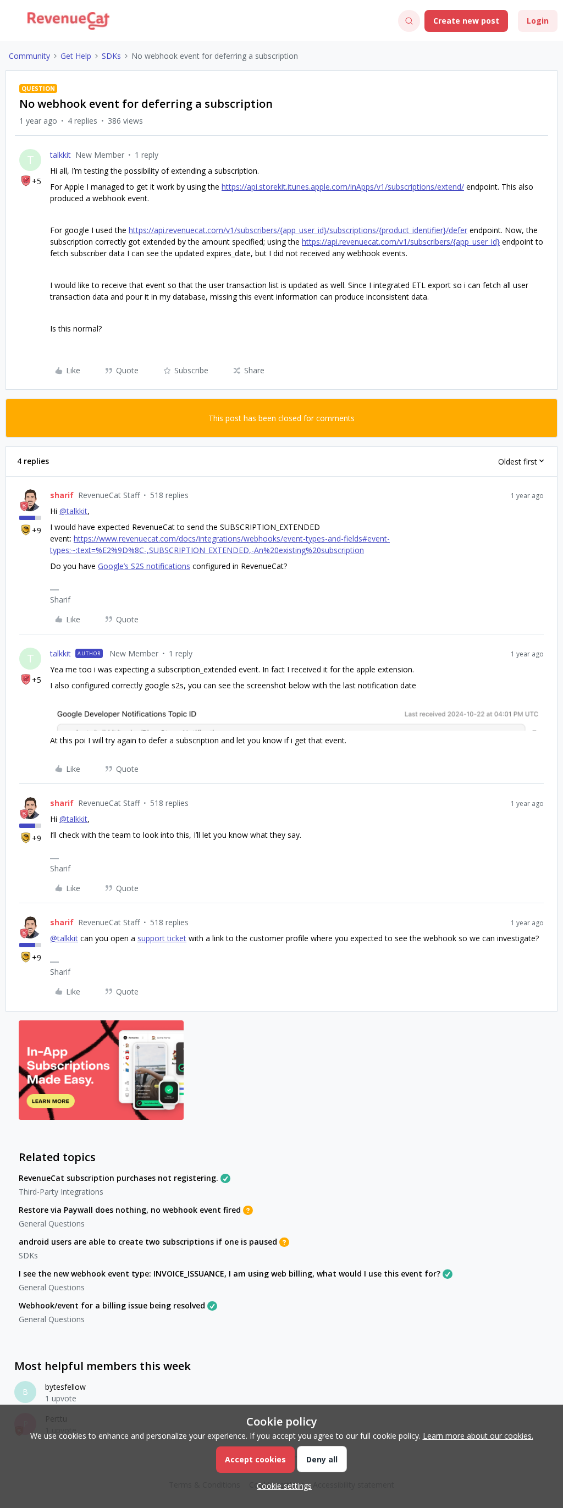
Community (29, 56)
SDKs (111, 56)
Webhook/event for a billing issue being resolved (112, 1305)
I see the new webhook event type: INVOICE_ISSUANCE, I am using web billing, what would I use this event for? (229, 1273)
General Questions (52, 1223)
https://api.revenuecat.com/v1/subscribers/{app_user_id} (401, 241)
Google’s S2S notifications (144, 566)
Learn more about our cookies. (478, 1435)
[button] (12, 23)
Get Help (75, 56)
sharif (62, 495)
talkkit (60, 155)
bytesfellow (65, 1387)
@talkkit (73, 511)
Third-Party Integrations (61, 1191)
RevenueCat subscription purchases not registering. (118, 1178)
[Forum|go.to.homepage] (68, 21)
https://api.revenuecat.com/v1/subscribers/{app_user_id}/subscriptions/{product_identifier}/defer (298, 230)
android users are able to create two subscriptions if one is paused (148, 1241)
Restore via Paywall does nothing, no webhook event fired (130, 1210)
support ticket (161, 938)
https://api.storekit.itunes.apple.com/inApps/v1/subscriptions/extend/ (343, 186)
